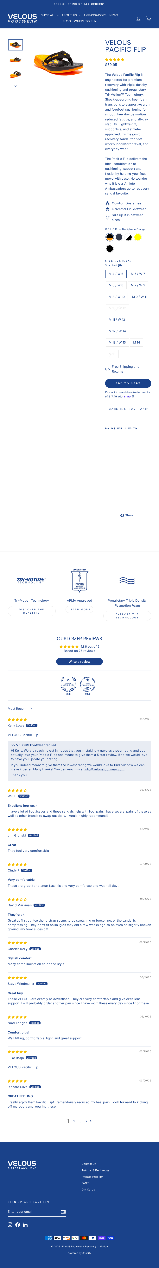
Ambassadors (94, 15)
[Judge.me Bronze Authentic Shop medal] (68, 684)
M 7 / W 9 (138, 285)
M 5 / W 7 (138, 274)
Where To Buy (85, 21)
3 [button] (80, 1121)
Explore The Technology (127, 616)
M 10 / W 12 (117, 308)
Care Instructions (128, 408)
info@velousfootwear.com (104, 769)
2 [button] (74, 1121)
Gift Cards (88, 1189)
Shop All (48, 15)
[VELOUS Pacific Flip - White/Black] (108, 495)
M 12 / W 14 (117, 331)
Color (125, 229)
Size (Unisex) (120, 263)
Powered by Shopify (79, 1253)
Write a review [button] (80, 661)
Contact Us (89, 1163)
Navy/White (119, 237)
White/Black (128, 237)
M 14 (136, 342)
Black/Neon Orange (110, 237)
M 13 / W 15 (117, 342)
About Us (69, 15)
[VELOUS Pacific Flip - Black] (108, 500)
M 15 (112, 354)
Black (110, 248)
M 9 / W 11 (139, 297)
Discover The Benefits (31, 611)
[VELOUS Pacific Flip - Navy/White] (113, 491)
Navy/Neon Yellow (138, 237)
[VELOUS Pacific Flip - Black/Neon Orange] (108, 491)
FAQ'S (86, 1183)
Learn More (79, 609)
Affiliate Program (93, 1176)
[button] (114, 60)
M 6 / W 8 (116, 285)
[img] (17, 719)
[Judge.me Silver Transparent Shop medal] (87, 684)
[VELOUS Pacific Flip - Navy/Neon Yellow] (113, 495)
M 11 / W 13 (117, 319)
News (113, 15)
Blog (67, 21)
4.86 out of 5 (89, 646)
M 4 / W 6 (116, 274)
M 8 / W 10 (117, 297)
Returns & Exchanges (96, 1170)
